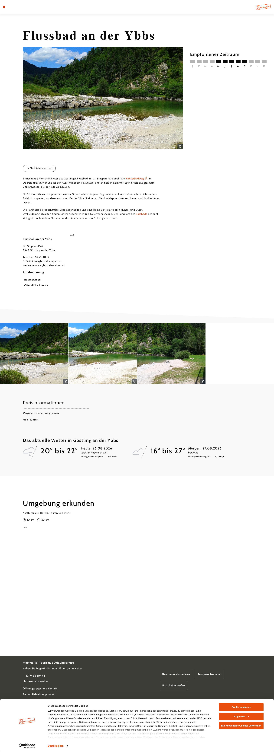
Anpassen (239, 716)
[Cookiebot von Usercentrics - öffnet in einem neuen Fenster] (27, 745)
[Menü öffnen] (4, 7)
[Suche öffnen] (21, 7)
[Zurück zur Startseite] (263, 7)
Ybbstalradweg (135, 178)
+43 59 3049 (41, 256)
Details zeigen (56, 745)
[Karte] (12, 7)
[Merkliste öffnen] (16, 7)
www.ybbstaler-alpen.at (49, 265)
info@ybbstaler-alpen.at (46, 261)
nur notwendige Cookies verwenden (241, 725)
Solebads (141, 213)
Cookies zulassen (241, 707)
